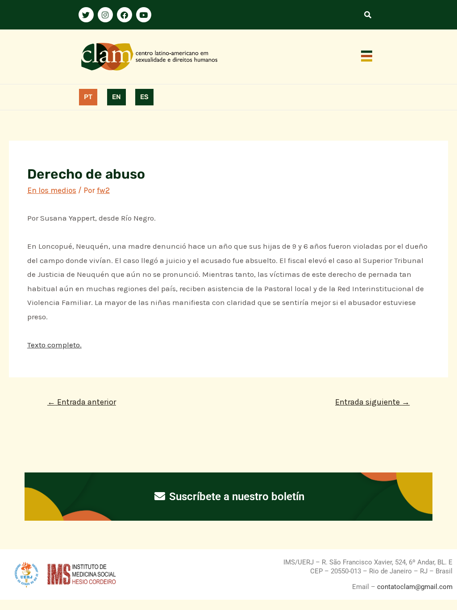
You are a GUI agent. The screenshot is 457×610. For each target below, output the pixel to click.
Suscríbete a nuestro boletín (235, 496)
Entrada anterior (81, 402)
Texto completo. (54, 344)
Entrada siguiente (372, 402)
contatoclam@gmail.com (414, 587)
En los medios (51, 190)
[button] (367, 57)
